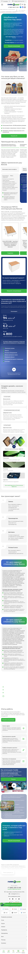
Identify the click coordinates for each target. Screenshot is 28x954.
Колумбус (5, 1)
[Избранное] (21, 5)
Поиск (13, 952)
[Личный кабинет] (22, 5)
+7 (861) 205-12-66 (13, 7)
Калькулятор (18, 952)
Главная (3, 952)
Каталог (8, 952)
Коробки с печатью (23, 952)
